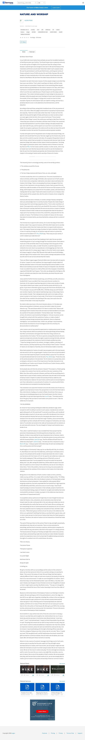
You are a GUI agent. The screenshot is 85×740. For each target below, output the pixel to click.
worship (33, 29)
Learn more (56, 8)
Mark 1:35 (22, 444)
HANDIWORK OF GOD (43, 32)
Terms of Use (70, 733)
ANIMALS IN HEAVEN (25, 34)
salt (42, 29)
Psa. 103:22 (49, 357)
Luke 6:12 (35, 441)
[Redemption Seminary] (42, 710)
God (38, 29)
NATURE (34, 32)
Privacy (61, 733)
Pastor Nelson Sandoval (42, 694)
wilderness (48, 29)
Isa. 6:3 (47, 396)
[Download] (33, 675)
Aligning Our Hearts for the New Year (46, 693)
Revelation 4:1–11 (25, 29)
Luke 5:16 (36, 439)
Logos (13, 733)
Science (22, 32)
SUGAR (60, 32)
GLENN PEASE (29, 20)
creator (57, 29)
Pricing (53, 733)
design (28, 32)
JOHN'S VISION (53, 32)
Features (44, 733)
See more (62, 663)
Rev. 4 (29, 146)
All (53, 29)
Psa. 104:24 (40, 233)
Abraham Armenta (25, 694)
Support (80, 733)
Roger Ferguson (55, 694)
